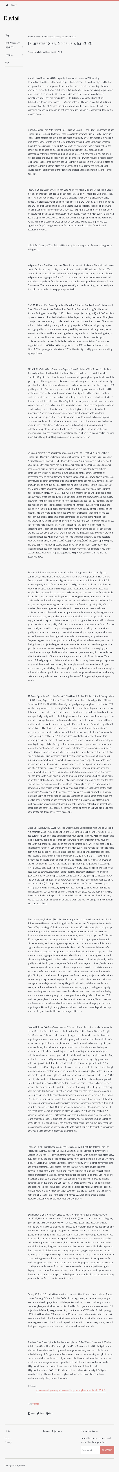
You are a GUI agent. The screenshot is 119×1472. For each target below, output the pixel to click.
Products (14, 55)
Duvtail (22, 1465)
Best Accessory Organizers (14, 45)
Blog (7, 35)
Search (8, 1438)
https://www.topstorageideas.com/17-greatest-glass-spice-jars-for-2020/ (71, 1390)
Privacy (8, 1442)
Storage (35, 1403)
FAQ (7, 62)
